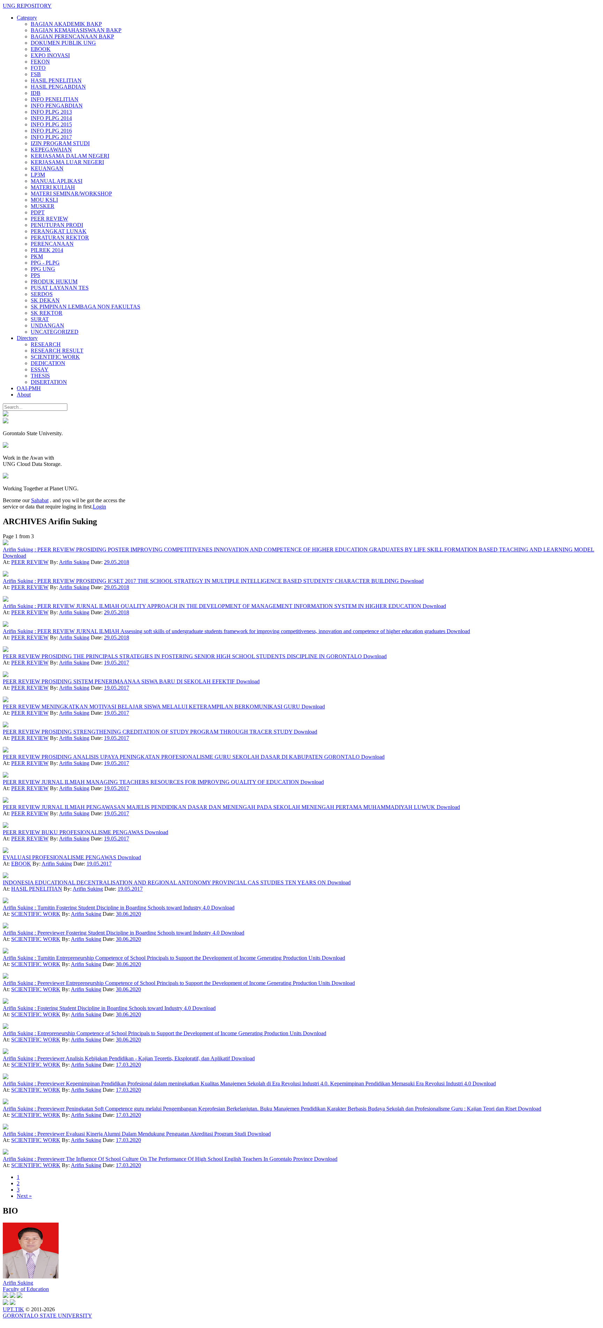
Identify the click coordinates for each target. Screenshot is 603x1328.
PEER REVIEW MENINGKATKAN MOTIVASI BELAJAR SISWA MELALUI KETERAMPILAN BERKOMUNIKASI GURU (152, 707)
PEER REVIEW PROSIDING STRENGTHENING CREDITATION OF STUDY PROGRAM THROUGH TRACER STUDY (148, 732)
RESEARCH (46, 344)
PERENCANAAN (52, 244)
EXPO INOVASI (50, 55)
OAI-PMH (29, 388)
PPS (35, 275)
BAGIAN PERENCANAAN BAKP (72, 36)
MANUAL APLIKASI (56, 181)
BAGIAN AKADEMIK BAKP (66, 24)
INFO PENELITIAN (55, 99)
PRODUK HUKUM (54, 281)
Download (14, 556)
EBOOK (41, 49)
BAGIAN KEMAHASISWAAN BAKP (76, 30)
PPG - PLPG (45, 263)
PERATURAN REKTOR (60, 237)
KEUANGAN (47, 168)
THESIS (40, 376)
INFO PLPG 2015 (51, 124)
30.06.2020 (128, 914)
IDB (35, 93)
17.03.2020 (128, 1065)
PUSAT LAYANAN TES (60, 288)
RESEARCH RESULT (57, 351)
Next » (24, 1196)
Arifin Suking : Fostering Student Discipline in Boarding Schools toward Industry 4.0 (97, 1008)
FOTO (38, 68)
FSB (36, 74)
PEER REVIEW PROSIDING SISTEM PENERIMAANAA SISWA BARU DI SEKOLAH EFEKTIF (119, 681)
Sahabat (40, 500)
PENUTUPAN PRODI (57, 225)
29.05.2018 (116, 562)
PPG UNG (43, 269)
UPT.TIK (13, 1309)
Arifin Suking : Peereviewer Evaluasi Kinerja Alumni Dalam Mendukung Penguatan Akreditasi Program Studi (125, 1134)
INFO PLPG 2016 (51, 131)
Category (27, 18)
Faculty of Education (26, 1289)
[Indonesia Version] (5, 414)
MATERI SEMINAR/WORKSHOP (71, 193)
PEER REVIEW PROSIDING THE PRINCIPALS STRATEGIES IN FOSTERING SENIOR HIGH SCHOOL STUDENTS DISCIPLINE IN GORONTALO (183, 656)
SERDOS (42, 294)
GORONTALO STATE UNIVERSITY (47, 1316)
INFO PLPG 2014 (51, 118)
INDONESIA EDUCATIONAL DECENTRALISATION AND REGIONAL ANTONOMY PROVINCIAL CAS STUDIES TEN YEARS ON (165, 882)
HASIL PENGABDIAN (58, 87)
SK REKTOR (46, 313)
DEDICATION (48, 363)
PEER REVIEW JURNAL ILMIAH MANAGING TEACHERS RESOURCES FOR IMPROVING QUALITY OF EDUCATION (151, 782)
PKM (37, 256)
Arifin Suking (74, 562)
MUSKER (42, 206)
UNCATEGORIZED (55, 332)
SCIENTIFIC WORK (55, 357)
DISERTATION (49, 382)
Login (99, 507)
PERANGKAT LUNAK (59, 231)
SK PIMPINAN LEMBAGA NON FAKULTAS (85, 307)
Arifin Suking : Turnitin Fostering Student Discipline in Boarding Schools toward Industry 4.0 (107, 908)
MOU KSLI (44, 200)
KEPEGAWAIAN (51, 150)
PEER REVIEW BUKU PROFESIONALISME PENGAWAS (74, 832)
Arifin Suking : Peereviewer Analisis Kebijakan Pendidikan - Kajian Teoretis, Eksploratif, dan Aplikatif (117, 1058)
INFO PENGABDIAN (57, 106)
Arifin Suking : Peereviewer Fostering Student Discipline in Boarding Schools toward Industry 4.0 (112, 933)
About (24, 395)
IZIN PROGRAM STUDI (60, 143)
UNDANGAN (47, 325)
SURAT (40, 319)
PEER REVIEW (49, 219)
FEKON (40, 62)
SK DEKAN (45, 300)
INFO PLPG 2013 (51, 112)
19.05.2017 (116, 663)
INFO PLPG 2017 (51, 137)
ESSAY (40, 369)
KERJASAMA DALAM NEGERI (70, 156)
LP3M (38, 175)
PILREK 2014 (47, 250)
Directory (27, 338)
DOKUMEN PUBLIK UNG (63, 43)
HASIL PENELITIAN (56, 80)
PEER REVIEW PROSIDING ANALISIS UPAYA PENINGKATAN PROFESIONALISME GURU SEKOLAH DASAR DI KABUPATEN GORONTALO (182, 757)
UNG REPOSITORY (27, 6)
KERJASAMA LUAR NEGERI (67, 162)
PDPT (38, 212)
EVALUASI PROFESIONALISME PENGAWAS (60, 857)
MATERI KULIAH (53, 187)
